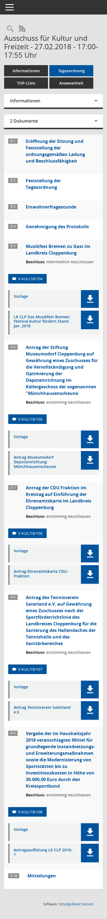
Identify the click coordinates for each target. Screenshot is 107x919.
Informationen (26, 70)
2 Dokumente (24, 121)
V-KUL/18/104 (30, 278)
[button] (90, 299)
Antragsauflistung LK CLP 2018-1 (43, 852)
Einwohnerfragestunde (51, 207)
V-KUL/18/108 (30, 811)
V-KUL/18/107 (30, 669)
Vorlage (21, 296)
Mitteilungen (41, 876)
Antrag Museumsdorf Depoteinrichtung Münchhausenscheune (35, 462)
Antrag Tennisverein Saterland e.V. (42, 710)
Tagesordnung (71, 70)
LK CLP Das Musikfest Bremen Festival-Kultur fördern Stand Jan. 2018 (42, 321)
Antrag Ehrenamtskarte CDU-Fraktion (41, 574)
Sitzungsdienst (75, 904)
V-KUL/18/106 (30, 533)
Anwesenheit (71, 83)
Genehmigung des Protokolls (57, 227)
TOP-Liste (26, 83)
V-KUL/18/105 (30, 419)
